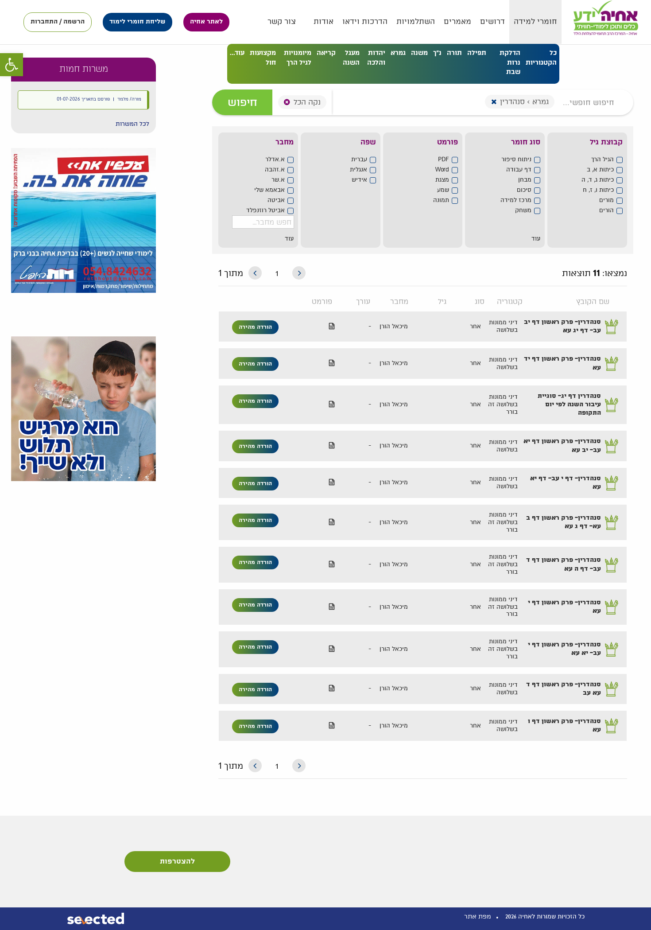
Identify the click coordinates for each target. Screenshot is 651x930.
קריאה (326, 53)
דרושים (492, 22)
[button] (132, 124)
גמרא (398, 53)
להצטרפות (177, 861)
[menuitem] (535, 22)
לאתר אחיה (206, 22)
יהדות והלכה (376, 57)
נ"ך (437, 53)
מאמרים (457, 22)
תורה (454, 53)
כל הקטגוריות (541, 57)
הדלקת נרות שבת (510, 62)
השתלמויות (415, 22)
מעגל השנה (351, 57)
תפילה (476, 53)
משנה (419, 53)
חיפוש (242, 102)
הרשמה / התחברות (58, 22)
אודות (323, 22)
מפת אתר (477, 916)
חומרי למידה (535, 22)
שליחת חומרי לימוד (137, 22)
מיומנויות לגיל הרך (297, 57)
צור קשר (281, 22)
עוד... (237, 53)
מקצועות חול (263, 57)
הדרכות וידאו (365, 22)
